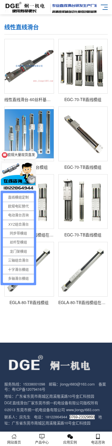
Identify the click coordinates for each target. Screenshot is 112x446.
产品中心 (42, 442)
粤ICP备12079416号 (28, 389)
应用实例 (70, 442)
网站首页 (14, 442)
